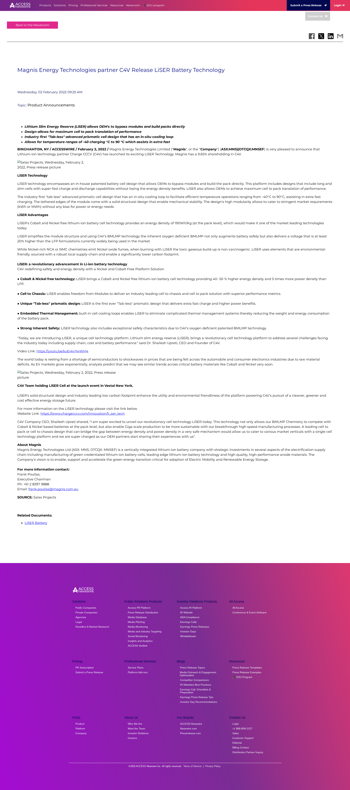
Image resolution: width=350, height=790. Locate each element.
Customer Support (243, 738)
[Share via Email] (340, 36)
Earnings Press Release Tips (196, 697)
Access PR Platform (139, 607)
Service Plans (135, 667)
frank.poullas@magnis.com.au (53, 489)
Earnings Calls (188, 622)
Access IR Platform (191, 607)
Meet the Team (136, 728)
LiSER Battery (36, 523)
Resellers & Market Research (92, 626)
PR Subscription (84, 667)
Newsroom (133, 5)
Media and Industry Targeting (145, 631)
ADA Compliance (189, 617)
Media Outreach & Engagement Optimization (198, 674)
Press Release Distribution (143, 612)
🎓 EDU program (154, 5)
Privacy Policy (213, 766)
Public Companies (85, 607)
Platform (80, 728)
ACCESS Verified (137, 645)
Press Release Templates (247, 667)
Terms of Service (192, 766)
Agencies (80, 617)
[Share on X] (321, 36)
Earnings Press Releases (194, 626)
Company (81, 733)
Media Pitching (136, 622)
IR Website (186, 612)
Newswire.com (188, 728)
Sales (235, 733)
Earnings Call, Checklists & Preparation (195, 691)
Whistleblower (188, 636)
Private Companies (86, 612)
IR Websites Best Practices (195, 684)
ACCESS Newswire (191, 723)
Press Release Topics (192, 667)
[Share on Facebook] (312, 36)
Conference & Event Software (249, 612)
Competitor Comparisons (194, 680)
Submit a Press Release (306, 5)
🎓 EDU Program (242, 677)
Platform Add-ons (138, 672)
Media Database (137, 617)
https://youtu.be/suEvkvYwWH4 (62, 351)
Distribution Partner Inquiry (247, 752)
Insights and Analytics (140, 640)
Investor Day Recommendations (198, 701)
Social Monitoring (138, 636)
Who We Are (135, 723)
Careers (132, 738)
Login (337, 5)
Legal (78, 622)
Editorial (237, 742)
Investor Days (188, 631)
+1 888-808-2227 (242, 728)
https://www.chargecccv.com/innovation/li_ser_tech (82, 414)
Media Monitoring (138, 626)
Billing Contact (240, 747)
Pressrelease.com (190, 733)
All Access (238, 607)
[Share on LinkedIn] (331, 36)
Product (79, 723)
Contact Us (315, 16)
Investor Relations (138, 733)
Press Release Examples (246, 672)
